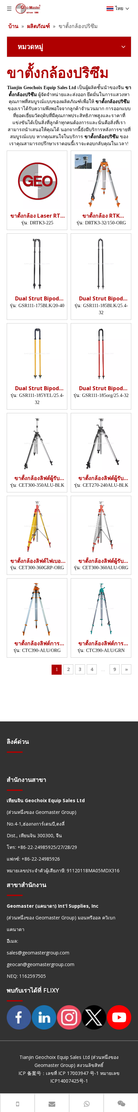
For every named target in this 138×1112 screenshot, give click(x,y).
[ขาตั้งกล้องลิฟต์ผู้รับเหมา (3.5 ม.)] (37, 442)
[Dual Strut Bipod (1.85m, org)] (101, 263)
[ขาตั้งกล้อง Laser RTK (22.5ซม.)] (37, 180)
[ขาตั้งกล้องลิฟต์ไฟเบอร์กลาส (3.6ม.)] (37, 525)
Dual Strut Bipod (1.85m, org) (101, 298)
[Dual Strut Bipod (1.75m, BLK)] (37, 263)
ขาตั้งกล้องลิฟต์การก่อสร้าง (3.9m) (37, 643)
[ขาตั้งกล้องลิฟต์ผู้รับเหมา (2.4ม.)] (101, 442)
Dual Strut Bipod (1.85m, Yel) (37, 388)
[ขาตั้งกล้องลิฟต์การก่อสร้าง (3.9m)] (37, 608)
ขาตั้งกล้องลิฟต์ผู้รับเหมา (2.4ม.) (101, 478)
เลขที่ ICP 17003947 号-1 (72, 1073)
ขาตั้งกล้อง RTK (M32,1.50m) (101, 215)
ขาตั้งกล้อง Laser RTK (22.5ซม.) (37, 215)
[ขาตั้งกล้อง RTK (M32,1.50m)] (101, 180)
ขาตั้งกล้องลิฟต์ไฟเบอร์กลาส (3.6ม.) (37, 561)
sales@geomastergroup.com (38, 952)
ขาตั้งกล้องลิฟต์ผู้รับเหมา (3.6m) (101, 561)
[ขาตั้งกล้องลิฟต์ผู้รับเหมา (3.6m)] (101, 525)
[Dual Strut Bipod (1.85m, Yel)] (37, 353)
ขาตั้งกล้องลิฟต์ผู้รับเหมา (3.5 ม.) (37, 478)
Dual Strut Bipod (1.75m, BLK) (37, 298)
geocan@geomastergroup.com (40, 964)
